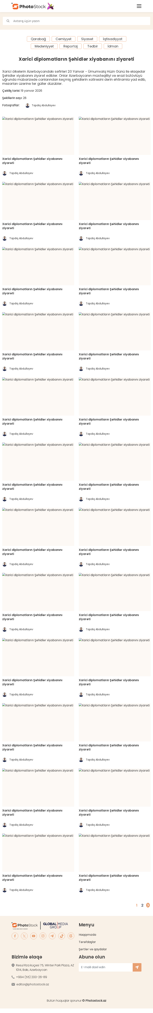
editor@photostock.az (32, 984)
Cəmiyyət (63, 39)
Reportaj (70, 46)
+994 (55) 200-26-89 (31, 977)
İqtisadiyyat (112, 39)
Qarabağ (38, 39)
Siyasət (87, 39)
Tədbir (92, 46)
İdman (113, 46)
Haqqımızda (87, 935)
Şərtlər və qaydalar (93, 949)
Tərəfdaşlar (87, 942)
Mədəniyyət (44, 46)
